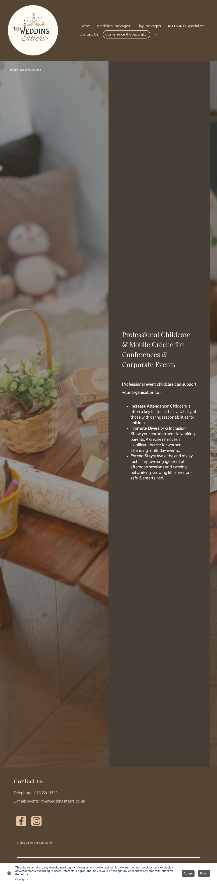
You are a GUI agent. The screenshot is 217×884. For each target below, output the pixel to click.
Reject (204, 873)
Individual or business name (35, 842)
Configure (21, 879)
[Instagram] (36, 821)
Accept (188, 873)
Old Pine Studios (30, 70)
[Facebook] (21, 821)
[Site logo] (33, 30)
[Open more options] (156, 34)
